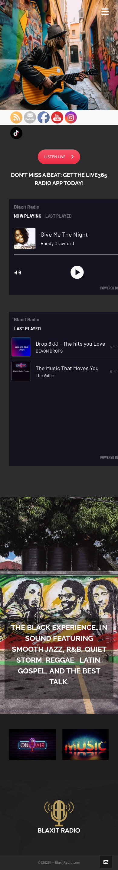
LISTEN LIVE (54, 157)
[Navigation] (105, 12)
